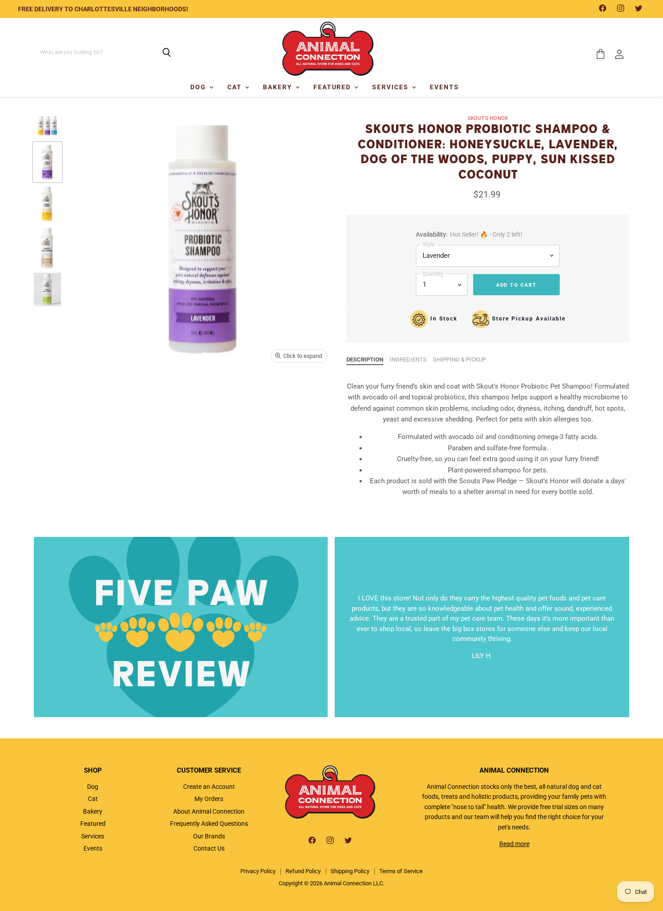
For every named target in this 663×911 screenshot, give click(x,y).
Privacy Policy (258, 871)
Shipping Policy (350, 871)
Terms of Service (401, 871)
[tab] (364, 360)
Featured (333, 87)
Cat (235, 87)
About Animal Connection (208, 811)
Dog (199, 87)
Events (444, 87)
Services (391, 87)
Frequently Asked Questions (209, 823)
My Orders (208, 798)
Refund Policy (303, 871)
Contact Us (209, 848)
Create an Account (209, 786)
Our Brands (209, 836)
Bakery (279, 87)
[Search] (167, 52)
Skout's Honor (488, 118)
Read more (514, 843)
